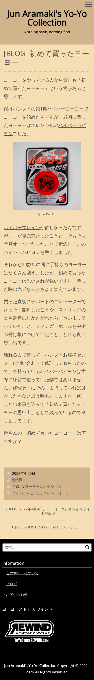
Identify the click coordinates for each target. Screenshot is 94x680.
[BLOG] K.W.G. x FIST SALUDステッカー (48, 527)
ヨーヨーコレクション (43, 486)
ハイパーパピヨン (26, 493)
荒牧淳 (17, 479)
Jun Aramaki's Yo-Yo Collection (47, 18)
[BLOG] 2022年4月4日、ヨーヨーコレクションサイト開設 (48, 511)
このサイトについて (22, 572)
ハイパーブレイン (22, 227)
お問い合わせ (17, 594)
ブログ (17, 486)
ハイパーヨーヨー (57, 493)
